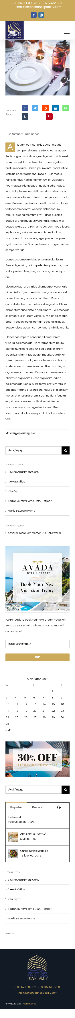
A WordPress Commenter (24, 532)
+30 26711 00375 (25, 3)
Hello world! (54, 532)
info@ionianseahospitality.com (38, 7)
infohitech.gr (29, 1003)
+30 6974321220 (51, 3)
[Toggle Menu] (67, 33)
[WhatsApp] (66, 108)
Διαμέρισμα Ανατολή (33, 834)
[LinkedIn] (55, 108)
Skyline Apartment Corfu (24, 471)
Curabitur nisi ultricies (34, 850)
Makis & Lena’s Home (21, 510)
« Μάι (8, 730)
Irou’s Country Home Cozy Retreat (30, 500)
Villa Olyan (14, 491)
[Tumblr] (25, 116)
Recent (37, 807)
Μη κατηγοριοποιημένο (20, 433)
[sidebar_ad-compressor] (37, 547)
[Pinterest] (49, 116)
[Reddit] (45, 108)
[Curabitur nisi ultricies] (13, 852)
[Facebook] (25, 108)
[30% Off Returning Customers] (37, 742)
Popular (16, 807)
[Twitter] (35, 108)
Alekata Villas (16, 481)
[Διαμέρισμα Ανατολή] (13, 835)
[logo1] (37, 955)
